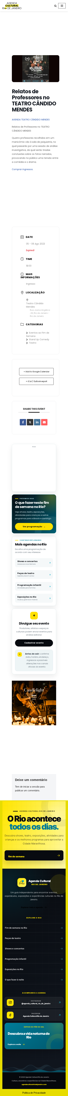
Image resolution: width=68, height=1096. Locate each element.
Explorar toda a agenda (32, 907)
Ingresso (30, 283)
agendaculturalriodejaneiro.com (34, 1084)
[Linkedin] (37, 422)
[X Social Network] (30, 422)
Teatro (32, 342)
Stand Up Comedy (39, 339)
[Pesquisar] (55, 6)
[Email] (44, 422)
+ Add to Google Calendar (36, 371)
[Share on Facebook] (23, 422)
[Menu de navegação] (62, 5)
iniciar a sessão (31, 786)
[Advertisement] (34, 34)
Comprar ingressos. (22, 169)
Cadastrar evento (34, 642)
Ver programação (34, 526)
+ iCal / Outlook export (36, 381)
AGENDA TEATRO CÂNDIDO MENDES (31, 119)
